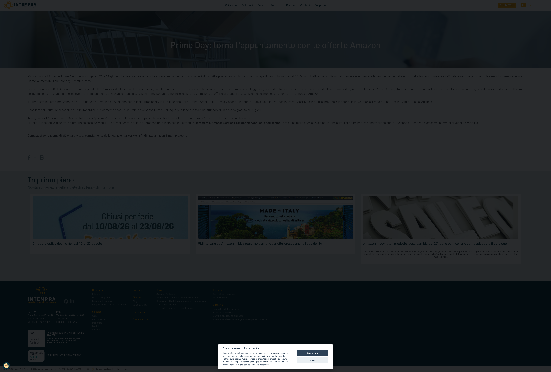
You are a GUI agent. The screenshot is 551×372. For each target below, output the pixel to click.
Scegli (312, 360)
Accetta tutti (312, 353)
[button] (6, 365)
